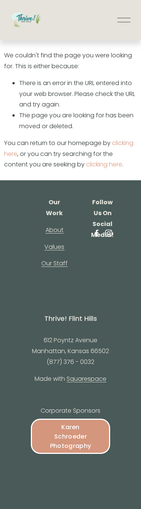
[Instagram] (108, 233)
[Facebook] (96, 233)
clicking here (104, 164)
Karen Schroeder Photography (70, 436)
